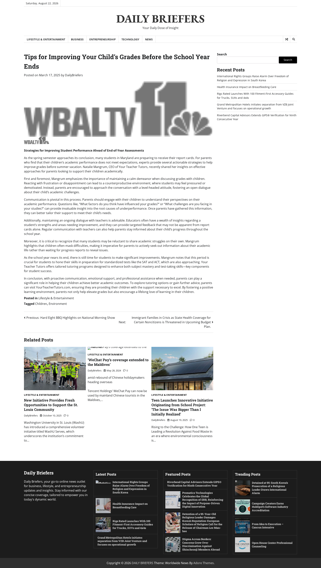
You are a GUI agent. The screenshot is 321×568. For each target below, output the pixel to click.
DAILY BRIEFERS (160, 18)
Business (77, 39)
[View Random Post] (286, 39)
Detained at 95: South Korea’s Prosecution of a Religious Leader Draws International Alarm (270, 488)
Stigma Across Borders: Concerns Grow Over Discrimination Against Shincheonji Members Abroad (201, 544)
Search (222, 54)
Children (41, 304)
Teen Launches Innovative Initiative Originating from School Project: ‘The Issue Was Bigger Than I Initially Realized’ (182, 407)
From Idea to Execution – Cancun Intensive (267, 525)
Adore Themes (203, 563)
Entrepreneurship (102, 39)
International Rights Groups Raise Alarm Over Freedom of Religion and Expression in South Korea (131, 487)
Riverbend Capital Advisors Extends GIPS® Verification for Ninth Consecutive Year (194, 483)
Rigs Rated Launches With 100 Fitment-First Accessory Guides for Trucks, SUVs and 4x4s (133, 524)
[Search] (293, 39)
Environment (58, 304)
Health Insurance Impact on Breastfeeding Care (246, 87)
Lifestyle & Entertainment (46, 39)
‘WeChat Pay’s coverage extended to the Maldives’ (118, 362)
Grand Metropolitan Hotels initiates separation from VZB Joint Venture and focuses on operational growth (122, 541)
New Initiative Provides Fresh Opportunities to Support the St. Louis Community (51, 405)
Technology (130, 39)
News (149, 39)
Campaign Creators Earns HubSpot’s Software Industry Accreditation (270, 507)
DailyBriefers (74, 75)
